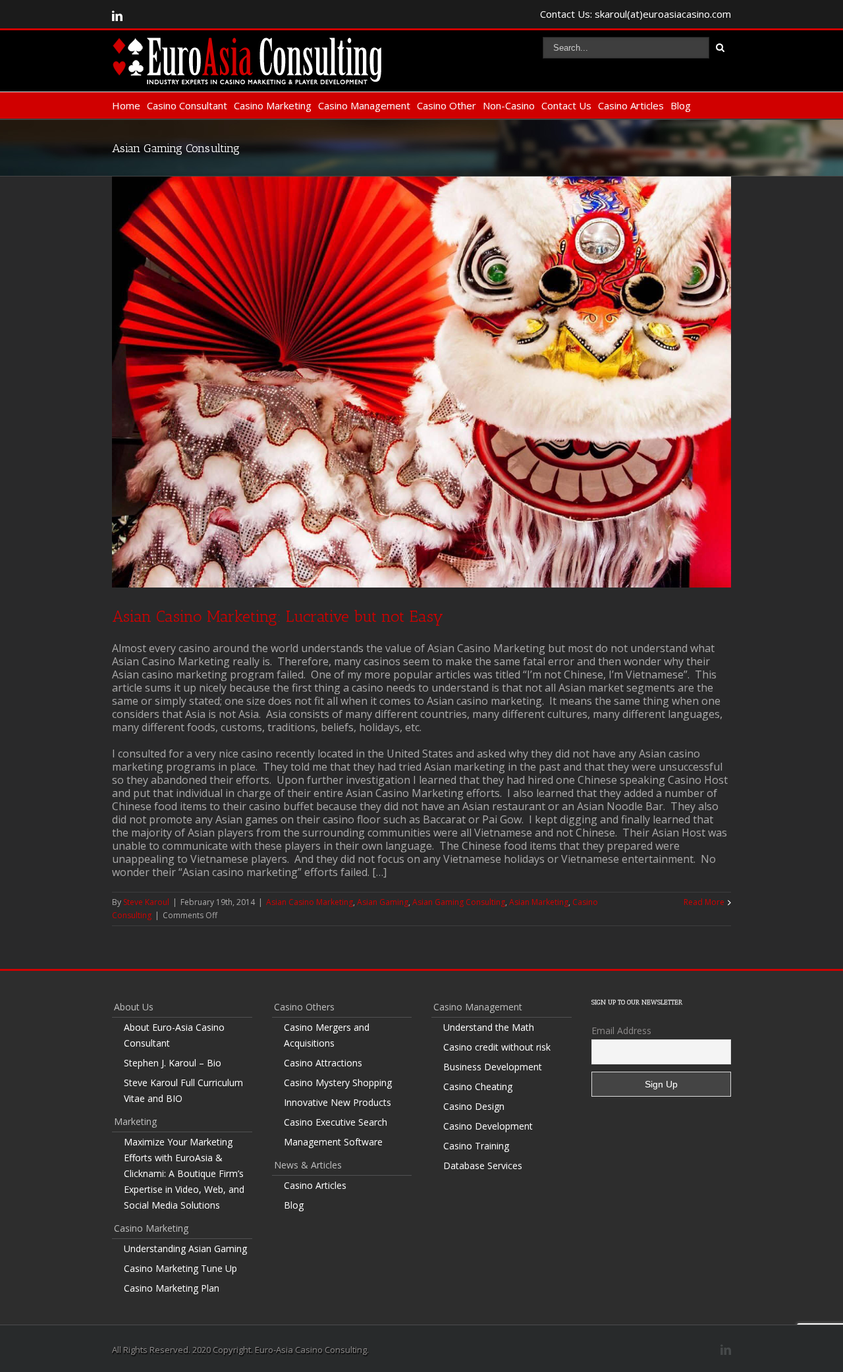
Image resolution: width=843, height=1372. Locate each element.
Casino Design (473, 1106)
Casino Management (364, 105)
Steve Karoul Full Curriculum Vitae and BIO (183, 1090)
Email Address (621, 1030)
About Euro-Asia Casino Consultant (174, 1035)
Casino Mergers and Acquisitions (326, 1035)
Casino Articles (631, 105)
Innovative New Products (337, 1102)
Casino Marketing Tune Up (180, 1268)
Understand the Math (488, 1027)
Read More (704, 902)
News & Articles (308, 1165)
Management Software (333, 1142)
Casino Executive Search (335, 1122)
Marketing (135, 1121)
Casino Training (476, 1145)
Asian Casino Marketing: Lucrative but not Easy (277, 616)
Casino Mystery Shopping (338, 1082)
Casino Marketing (273, 105)
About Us (133, 1007)
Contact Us (566, 105)
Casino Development (488, 1126)
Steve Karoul (146, 902)
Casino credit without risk (497, 1047)
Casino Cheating (477, 1086)
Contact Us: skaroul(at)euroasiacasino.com (635, 13)
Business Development (492, 1066)
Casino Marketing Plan (171, 1288)
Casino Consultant (187, 105)
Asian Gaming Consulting (458, 902)
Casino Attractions (323, 1062)
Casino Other (446, 105)
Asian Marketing (538, 902)
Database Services (482, 1165)
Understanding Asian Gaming (185, 1248)
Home (126, 105)
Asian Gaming (382, 902)
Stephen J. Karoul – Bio (172, 1062)
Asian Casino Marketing (309, 902)
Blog (680, 105)
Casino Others (304, 1007)
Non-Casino (509, 105)
